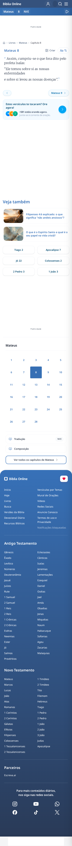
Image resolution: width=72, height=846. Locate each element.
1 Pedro (41, 712)
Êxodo (7, 558)
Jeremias (42, 569)
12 (23, 384)
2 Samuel (9, 602)
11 (11, 384)
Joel (39, 597)
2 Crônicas (10, 625)
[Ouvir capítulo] (67, 12)
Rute (7, 591)
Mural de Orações (47, 495)
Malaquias (43, 653)
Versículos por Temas (49, 489)
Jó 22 (19, 260)
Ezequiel (42, 580)
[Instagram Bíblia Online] (15, 804)
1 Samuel (9, 597)
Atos (6, 701)
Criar (52, 50)
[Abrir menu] (66, 4)
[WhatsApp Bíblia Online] (57, 804)
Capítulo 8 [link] (36, 42)
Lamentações (45, 574)
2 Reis (7, 614)
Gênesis (8, 552)
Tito (39, 690)
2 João (40, 729)
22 (23, 409)
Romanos (9, 707)
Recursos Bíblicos (14, 523)
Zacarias (42, 647)
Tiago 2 (18, 249)
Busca (7, 506)
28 (36, 421)
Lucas (7, 690)
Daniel (41, 586)
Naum (41, 625)
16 (11, 397)
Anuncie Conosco (47, 512)
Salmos (8, 653)
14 (48, 384)
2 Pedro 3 (18, 271)
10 (60, 372)
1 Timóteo (43, 679)
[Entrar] (48, 4)
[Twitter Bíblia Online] (57, 812)
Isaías (40, 563)
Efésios (8, 729)
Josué (7, 580)
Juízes (7, 586)
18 (36, 397)
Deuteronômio (12, 574)
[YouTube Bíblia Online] (36, 804)
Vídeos (41, 501)
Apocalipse (43, 746)
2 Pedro (41, 718)
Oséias (41, 591)
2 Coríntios (10, 718)
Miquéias (42, 619)
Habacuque (44, 630)
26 (11, 421)
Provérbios (10, 658)
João (6, 695)
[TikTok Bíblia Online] (36, 812)
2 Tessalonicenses (14, 752)
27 (23, 421)
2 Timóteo (43, 684)
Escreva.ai (10, 775)
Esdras (8, 630)
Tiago (40, 707)
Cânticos (42, 558)
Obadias (42, 608)
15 (60, 384)
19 (48, 397)
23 (36, 409)
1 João (40, 724)
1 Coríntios (10, 712)
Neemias (9, 636)
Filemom (42, 695)
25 (60, 409)
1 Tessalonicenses (14, 746)
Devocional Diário (14, 517)
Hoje (6, 495)
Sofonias (42, 636)
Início (7, 489)
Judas (40, 740)
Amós (40, 602)
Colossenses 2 (53, 260)
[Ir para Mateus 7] (7, 93)
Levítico (8, 563)
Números (9, 569)
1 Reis (7, 608)
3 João (40, 735)
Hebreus (42, 701)
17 (23, 397)
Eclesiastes (43, 552)
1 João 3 (53, 271)
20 (60, 397)
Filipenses (10, 735)
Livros (12, 42)
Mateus (23, 42)
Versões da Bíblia (14, 512)
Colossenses (11, 740)
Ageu (40, 642)
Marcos (8, 684)
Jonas (40, 614)
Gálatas (8, 724)
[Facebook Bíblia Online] (15, 812)
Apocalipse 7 (53, 249)
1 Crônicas (10, 619)
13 (36, 384)
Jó (5, 647)
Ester (7, 642)
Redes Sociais (45, 506)
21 (11, 409)
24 (48, 409)
